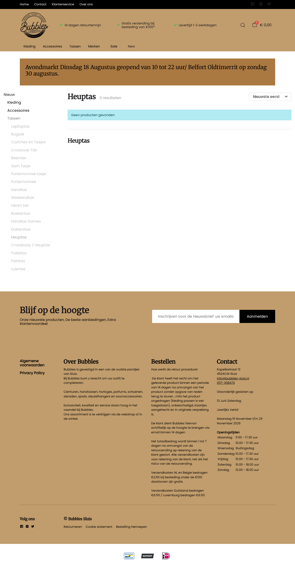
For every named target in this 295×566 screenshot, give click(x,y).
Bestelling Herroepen (131, 527)
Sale (113, 46)
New (131, 46)
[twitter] (269, 5)
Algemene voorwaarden (32, 363)
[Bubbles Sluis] (34, 25)
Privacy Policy (32, 372)
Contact (40, 4)
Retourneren (73, 527)
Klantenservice (63, 4)
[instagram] (261, 5)
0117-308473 (226, 383)
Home (24, 4)
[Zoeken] (243, 25)
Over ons (86, 4)
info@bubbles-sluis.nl (233, 378)
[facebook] (252, 5)
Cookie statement (99, 527)
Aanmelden (257, 316)
